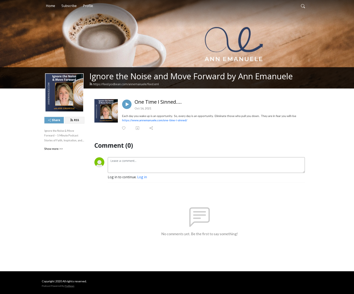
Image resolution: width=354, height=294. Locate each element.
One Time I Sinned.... (158, 102)
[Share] (151, 128)
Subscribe (69, 5)
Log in (142, 177)
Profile (88, 5)
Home (50, 5)
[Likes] (124, 128)
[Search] (303, 6)
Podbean (69, 285)
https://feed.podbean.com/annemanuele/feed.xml (126, 84)
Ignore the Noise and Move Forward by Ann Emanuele (191, 76)
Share (56, 120)
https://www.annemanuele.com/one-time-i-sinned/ (154, 120)
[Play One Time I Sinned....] (127, 104)
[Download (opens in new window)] (137, 128)
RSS (76, 120)
